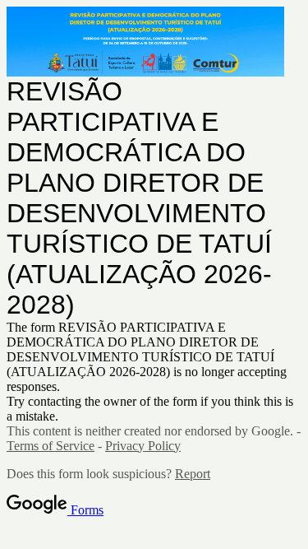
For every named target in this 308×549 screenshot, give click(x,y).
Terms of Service (50, 446)
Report (192, 474)
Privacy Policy (143, 446)
